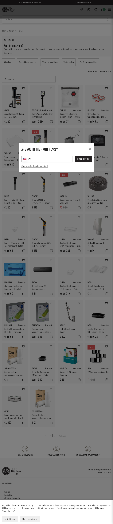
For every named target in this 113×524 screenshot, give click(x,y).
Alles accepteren (29, 519)
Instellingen (10, 519)
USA (29, 159)
